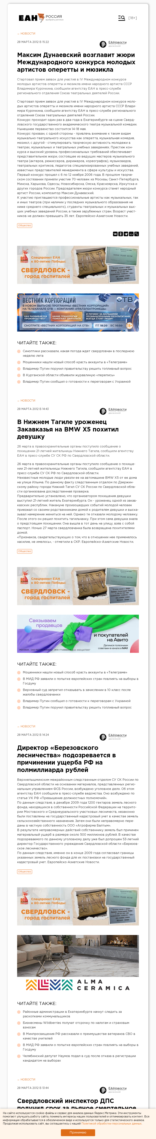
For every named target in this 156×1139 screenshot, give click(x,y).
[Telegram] (126, 234)
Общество (24, 225)
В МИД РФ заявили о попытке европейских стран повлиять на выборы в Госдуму (80, 681)
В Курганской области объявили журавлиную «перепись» (69, 375)
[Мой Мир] (131, 234)
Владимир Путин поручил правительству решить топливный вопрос (77, 368)
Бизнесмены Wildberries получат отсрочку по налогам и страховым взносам (76, 1025)
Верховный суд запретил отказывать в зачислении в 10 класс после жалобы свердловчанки (77, 692)
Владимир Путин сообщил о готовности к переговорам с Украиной (77, 381)
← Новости (26, 34)
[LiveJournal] (136, 234)
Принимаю (78, 1132)
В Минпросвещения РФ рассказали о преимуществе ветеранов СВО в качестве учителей (79, 1036)
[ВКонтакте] (115, 234)
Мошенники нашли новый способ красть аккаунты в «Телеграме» (75, 362)
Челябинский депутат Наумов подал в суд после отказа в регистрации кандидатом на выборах (79, 1058)
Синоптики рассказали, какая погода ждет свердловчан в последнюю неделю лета (78, 353)
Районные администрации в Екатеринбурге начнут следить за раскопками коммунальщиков (72, 1014)
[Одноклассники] (120, 234)
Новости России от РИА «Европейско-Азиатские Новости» (32, 18)
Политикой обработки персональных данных (111, 1124)
